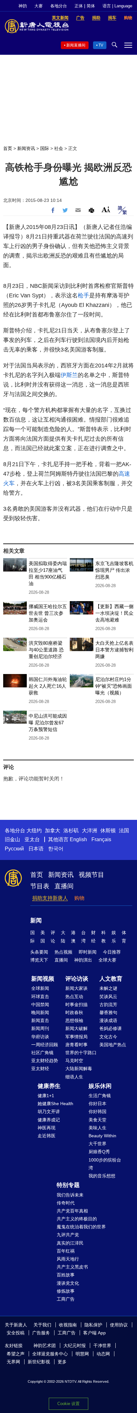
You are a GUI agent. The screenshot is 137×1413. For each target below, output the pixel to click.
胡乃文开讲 (49, 1111)
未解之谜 (108, 988)
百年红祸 (66, 1250)
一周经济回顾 (44, 1044)
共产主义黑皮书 (72, 1266)
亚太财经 (40, 1068)
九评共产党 (68, 1234)
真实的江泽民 (70, 1243)
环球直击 (40, 996)
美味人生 (97, 1127)
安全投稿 (16, 1332)
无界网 (13, 1361)
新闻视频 (42, 979)
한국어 (55, 848)
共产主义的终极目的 (77, 1218)
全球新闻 (40, 988)
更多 (62, 1361)
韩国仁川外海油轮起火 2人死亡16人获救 (48, 686)
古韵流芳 (108, 1004)
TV (100, 45)
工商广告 (66, 1299)
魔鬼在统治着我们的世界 (81, 1226)
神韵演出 (83, 959)
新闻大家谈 (76, 988)
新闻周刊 (40, 1028)
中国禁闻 (40, 1004)
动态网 (103, 1353)
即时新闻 (88, 952)
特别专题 (68, 1185)
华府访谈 (40, 1036)
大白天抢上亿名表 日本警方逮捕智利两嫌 (114, 649)
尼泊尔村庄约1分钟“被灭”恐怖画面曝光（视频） (113, 686)
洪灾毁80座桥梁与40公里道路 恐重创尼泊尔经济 (46, 649)
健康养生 (49, 1086)
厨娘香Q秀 (99, 1151)
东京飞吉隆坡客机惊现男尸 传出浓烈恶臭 (114, 570)
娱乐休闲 (100, 1086)
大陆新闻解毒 (78, 1068)
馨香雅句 (108, 1012)
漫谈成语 (108, 1020)
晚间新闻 (40, 1012)
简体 (91, 6)
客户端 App (94, 1332)
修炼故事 (66, 1291)
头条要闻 (39, 952)
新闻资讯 (26, 148)
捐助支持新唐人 (50, 898)
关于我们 (42, 1324)
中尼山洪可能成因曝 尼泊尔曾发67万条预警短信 (48, 722)
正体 (79, 6)
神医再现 (46, 1127)
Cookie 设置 (68, 1403)
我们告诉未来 (70, 1194)
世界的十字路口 (81, 1052)
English (78, 839)
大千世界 (97, 1143)
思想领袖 (74, 1020)
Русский (14, 848)
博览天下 (39, 959)
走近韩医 (46, 1135)
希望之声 (16, 1353)
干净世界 (102, 1345)
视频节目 (91, 874)
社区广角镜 (42, 1052)
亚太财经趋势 (44, 1060)
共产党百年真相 (72, 1210)
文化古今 (108, 1036)
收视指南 (68, 1324)
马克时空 (74, 1060)
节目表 (39, 886)
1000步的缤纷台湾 (105, 1163)
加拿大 (52, 830)
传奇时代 (66, 1202)
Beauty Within (102, 1135)
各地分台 (58, 6)
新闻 (36, 920)
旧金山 (12, 839)
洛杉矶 (71, 830)
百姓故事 (66, 1274)
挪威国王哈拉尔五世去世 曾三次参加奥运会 (48, 613)
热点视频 (63, 952)
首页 (7, 148)
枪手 (83, 295)
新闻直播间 (75, 45)
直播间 (64, 886)
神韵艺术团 (44, 1345)
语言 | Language (117, 6)
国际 (44, 148)
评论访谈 (76, 979)
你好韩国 (97, 1111)
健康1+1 (46, 1095)
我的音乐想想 (102, 1175)
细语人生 (74, 1076)
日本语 (36, 848)
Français (101, 839)
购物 (79, 898)
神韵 (22, 6)
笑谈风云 (108, 996)
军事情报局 (76, 1036)
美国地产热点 (112, 1044)
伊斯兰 (69, 375)
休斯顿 (108, 830)
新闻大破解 (76, 1028)
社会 (58, 148)
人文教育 (110, 979)
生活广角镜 (100, 1095)
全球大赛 (107, 959)
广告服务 (41, 1332)
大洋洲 (89, 830)
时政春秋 (74, 1012)
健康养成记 (49, 1119)
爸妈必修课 (110, 1028)
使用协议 (119, 1324)
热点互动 (74, 996)
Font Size (106, 209)
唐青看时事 (76, 1044)
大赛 (38, 6)
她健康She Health (55, 1103)
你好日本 (97, 1103)
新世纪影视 (39, 1361)
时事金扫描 (76, 1004)
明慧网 (82, 1353)
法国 (124, 830)
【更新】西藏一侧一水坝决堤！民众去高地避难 (114, 613)
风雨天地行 (68, 1258)
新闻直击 (40, 1020)
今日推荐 (112, 952)
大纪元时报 (74, 1345)
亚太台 (32, 839)
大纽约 (34, 830)
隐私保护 (93, 1324)
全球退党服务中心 (50, 1353)
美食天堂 (97, 1119)
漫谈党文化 (68, 1283)
